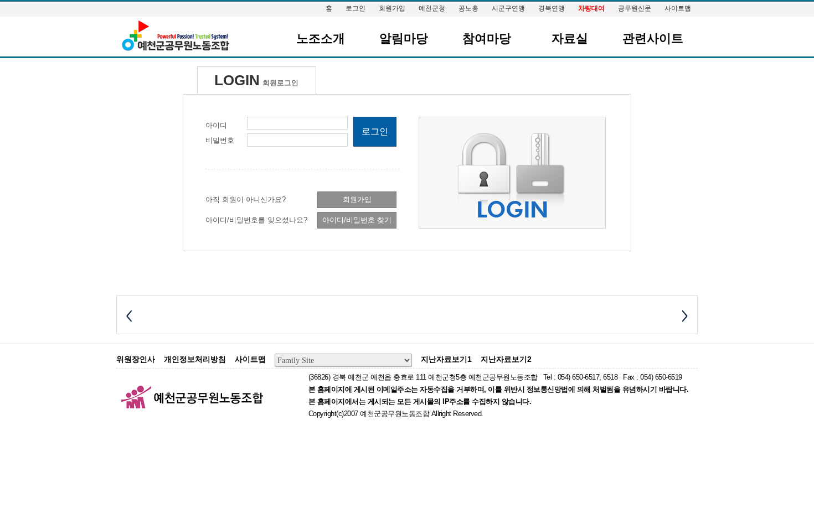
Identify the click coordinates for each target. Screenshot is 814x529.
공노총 (468, 8)
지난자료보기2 (506, 359)
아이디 (216, 125)
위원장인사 (135, 359)
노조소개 (320, 38)
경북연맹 (551, 8)
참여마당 (486, 38)
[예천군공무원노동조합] (175, 36)
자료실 (570, 38)
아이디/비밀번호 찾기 (356, 220)
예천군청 (432, 8)
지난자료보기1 (446, 359)
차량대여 (591, 8)
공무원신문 (634, 8)
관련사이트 (652, 38)
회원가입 (392, 8)
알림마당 (403, 38)
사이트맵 (677, 8)
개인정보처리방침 (195, 359)
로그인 (355, 8)
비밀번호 (219, 140)
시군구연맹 (508, 8)
